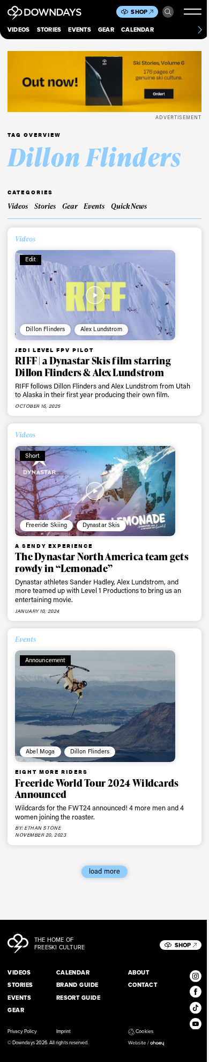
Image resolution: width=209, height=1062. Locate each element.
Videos (18, 29)
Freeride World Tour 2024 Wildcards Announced (96, 789)
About (138, 972)
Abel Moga (40, 751)
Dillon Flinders (45, 329)
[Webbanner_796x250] (104, 81)
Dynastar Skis (101, 525)
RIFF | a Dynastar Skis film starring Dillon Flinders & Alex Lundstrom (93, 366)
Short (32, 455)
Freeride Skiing (46, 525)
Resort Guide (78, 997)
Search (168, 12)
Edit (30, 259)
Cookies (144, 1031)
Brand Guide (77, 984)
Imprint (63, 1031)
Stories (49, 29)
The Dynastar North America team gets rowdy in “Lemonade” (102, 562)
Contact (142, 984)
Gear (106, 29)
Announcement (45, 660)
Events (79, 29)
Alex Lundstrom (101, 329)
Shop (139, 12)
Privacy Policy (22, 1031)
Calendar (137, 29)
